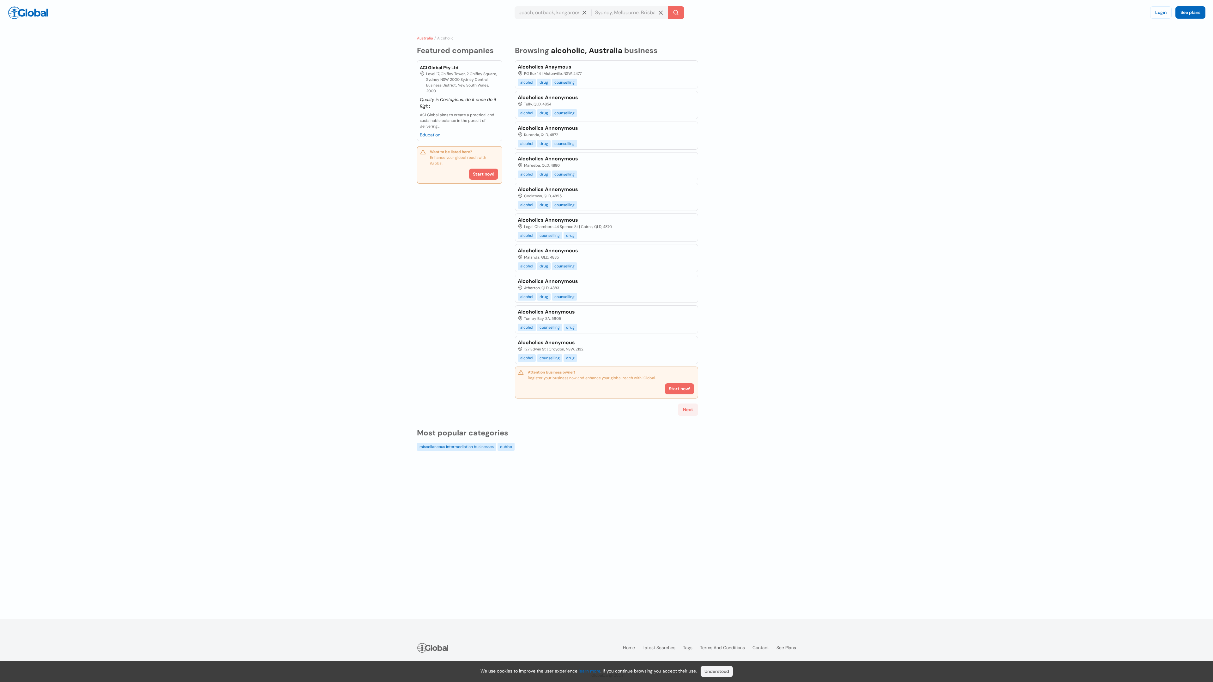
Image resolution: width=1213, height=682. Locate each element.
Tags (687, 647)
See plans (1190, 12)
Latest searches (659, 647)
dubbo (506, 446)
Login (1161, 12)
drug (544, 82)
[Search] (676, 12)
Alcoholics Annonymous (548, 97)
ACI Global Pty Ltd (439, 67)
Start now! (483, 174)
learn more (589, 671)
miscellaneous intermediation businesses (456, 446)
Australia (425, 38)
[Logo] (28, 12)
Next (688, 409)
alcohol (526, 82)
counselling (564, 82)
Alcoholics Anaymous (544, 66)
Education (430, 135)
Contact (760, 647)
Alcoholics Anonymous (546, 311)
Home (629, 647)
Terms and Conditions (722, 647)
